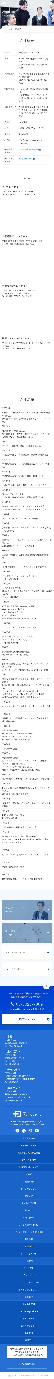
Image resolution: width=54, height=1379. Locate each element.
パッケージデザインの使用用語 (29, 1232)
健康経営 (29, 1195)
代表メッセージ (29, 1275)
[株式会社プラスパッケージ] (27, 1114)
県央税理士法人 (26, 158)
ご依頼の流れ (29, 1181)
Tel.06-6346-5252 (13, 1082)
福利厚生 (29, 1340)
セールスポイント (29, 1253)
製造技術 (29, 1246)
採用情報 (29, 1296)
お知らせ (29, 1210)
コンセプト (29, 1268)
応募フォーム (29, 1318)
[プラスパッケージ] (12, 3)
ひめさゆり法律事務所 (29, 149)
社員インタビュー (29, 1325)
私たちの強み (29, 1138)
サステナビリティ (29, 1188)
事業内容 (29, 1239)
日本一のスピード (29, 1145)
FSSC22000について (28, 1167)
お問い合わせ (29, 1217)
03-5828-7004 (29, 1005)
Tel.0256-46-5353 (13, 1045)
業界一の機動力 (29, 1159)
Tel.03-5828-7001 (13, 1064)
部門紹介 (29, 1174)
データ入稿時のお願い (29, 1224)
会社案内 (29, 1260)
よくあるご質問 (29, 1203)
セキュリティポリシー (29, 1289)
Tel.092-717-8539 (13, 1100)
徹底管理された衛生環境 (29, 1152)
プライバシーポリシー (29, 1282)
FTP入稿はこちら (27, 1364)
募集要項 (29, 1332)
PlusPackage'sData (28, 1311)
